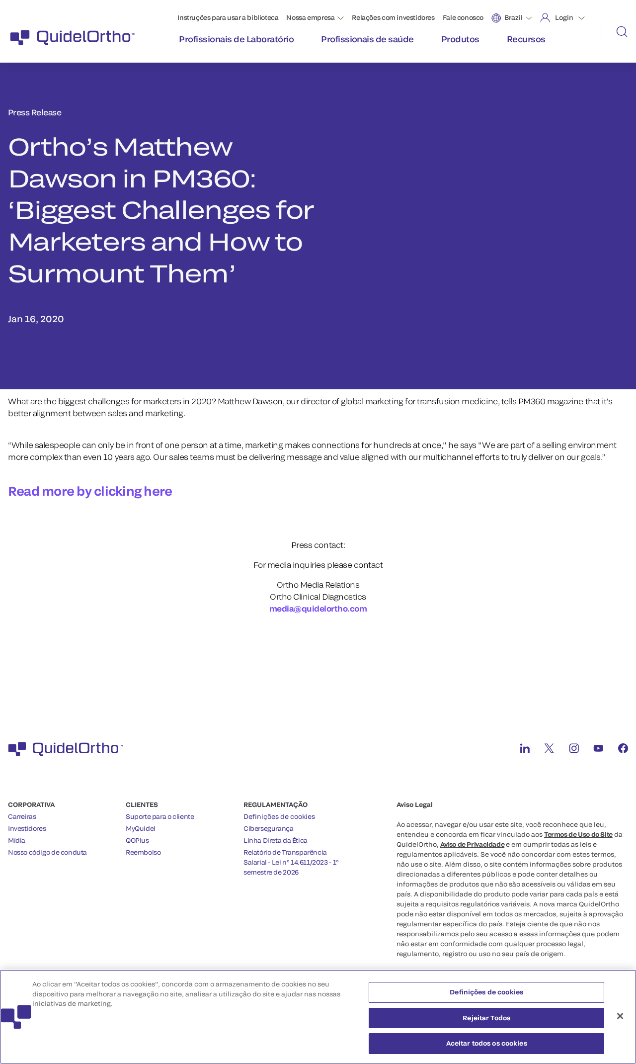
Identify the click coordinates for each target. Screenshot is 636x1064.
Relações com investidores (393, 17)
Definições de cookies (279, 816)
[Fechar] (620, 1016)
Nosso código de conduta (47, 852)
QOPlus (137, 840)
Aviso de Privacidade (472, 844)
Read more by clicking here (90, 490)
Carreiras (22, 816)
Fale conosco (463, 17)
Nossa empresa (310, 17)
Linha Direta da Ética (275, 840)
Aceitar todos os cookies (486, 1043)
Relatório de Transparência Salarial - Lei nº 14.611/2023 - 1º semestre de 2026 (291, 862)
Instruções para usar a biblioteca (227, 17)
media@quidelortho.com (318, 608)
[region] (318, 1017)
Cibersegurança (268, 828)
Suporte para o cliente (160, 816)
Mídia (16, 840)
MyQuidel (141, 828)
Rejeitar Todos (486, 1018)
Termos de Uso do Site (578, 834)
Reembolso (143, 852)
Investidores (27, 828)
